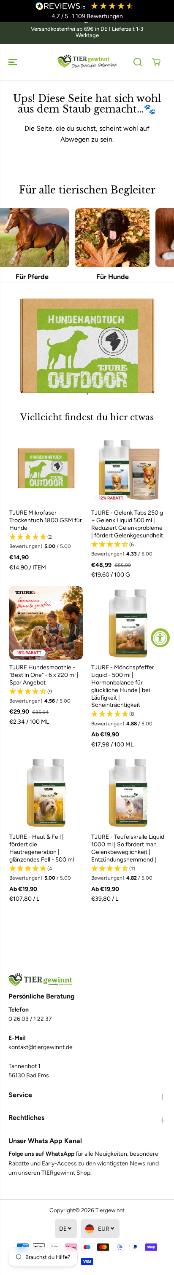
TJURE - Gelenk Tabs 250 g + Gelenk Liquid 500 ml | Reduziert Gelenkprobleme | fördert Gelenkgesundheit (127, 524)
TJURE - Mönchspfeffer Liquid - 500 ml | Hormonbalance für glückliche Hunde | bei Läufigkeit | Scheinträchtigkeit (122, 686)
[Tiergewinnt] (87, 62)
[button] (13, 62)
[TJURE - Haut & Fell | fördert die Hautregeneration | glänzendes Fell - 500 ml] (46, 792)
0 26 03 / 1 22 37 (30, 1019)
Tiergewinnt (110, 1210)
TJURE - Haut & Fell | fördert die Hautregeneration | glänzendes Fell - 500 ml (41, 848)
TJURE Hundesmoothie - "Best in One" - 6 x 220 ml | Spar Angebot (44, 675)
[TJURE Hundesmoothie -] (46, 623)
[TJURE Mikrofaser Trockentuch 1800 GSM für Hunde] (46, 468)
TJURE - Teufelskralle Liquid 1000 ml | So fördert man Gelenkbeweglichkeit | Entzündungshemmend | (127, 848)
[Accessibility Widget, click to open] (160, 637)
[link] (87, 979)
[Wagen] (156, 62)
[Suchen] (137, 62)
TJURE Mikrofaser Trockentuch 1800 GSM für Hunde (45, 520)
